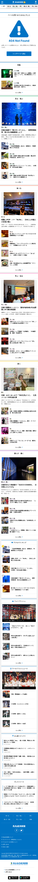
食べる (9, 6)
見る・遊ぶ (15, 6)
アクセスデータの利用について (10, 842)
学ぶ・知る (34, 6)
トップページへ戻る (19, 54)
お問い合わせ (6, 844)
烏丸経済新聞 (17, 2)
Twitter (21, 830)
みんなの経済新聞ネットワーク (19, 863)
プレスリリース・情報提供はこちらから (12, 839)
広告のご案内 (6, 847)
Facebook (16, 830)
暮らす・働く (27, 6)
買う (21, 6)
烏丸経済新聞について (8, 837)
